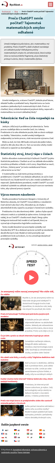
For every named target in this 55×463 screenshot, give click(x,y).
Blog (16, 11)
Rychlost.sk (6, 11)
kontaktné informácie (21, 450)
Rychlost (16, 4)
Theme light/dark (23, 452)
